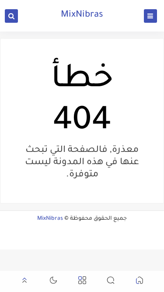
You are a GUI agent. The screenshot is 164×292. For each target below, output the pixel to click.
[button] (139, 282)
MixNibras (82, 15)
